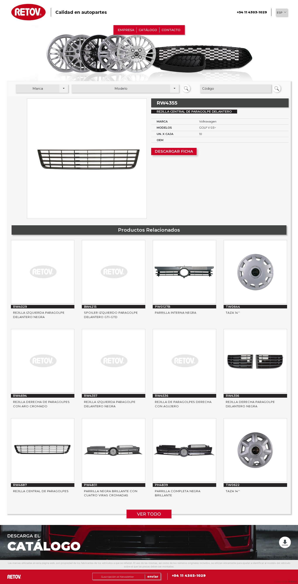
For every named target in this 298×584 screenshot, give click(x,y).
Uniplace (292, 581)
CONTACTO (171, 30)
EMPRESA (126, 30)
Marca (38, 88)
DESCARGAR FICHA (174, 151)
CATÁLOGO (148, 30)
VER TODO (149, 514)
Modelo (121, 88)
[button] (282, 12)
